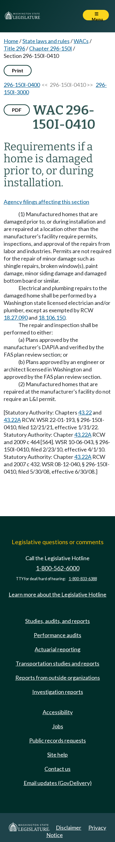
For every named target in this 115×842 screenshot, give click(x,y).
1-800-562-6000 (57, 568)
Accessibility (58, 712)
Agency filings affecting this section (46, 201)
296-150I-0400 (22, 84)
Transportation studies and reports (57, 663)
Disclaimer (68, 827)
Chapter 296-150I (50, 48)
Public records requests (57, 740)
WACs (81, 41)
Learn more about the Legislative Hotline (57, 594)
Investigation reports (57, 691)
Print (17, 70)
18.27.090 (16, 317)
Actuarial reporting (57, 649)
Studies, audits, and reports (57, 620)
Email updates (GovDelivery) (58, 782)
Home (11, 41)
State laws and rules (46, 41)
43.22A (12, 419)
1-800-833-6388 (83, 579)
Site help (57, 754)
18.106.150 (51, 317)
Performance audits (57, 635)
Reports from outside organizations (57, 677)
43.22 (85, 412)
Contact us (57, 768)
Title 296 (14, 48)
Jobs (57, 726)
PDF (16, 110)
